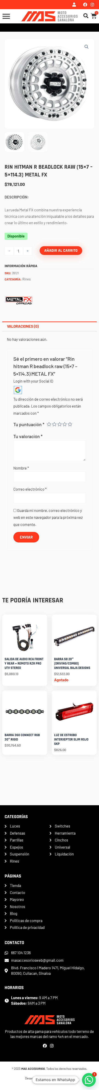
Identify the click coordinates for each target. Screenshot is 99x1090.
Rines (26, 279)
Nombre (21, 468)
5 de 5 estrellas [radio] (70, 424)
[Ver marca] (19, 299)
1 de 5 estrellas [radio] (49, 424)
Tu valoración (28, 436)
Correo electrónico (30, 489)
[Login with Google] (18, 390)
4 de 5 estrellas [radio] (64, 424)
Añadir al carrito (61, 250)
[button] (86, 47)
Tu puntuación (28, 424)
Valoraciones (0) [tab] (23, 326)
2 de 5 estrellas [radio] (54, 424)
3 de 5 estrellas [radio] (59, 424)
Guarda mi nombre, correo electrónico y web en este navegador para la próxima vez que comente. (48, 517)
